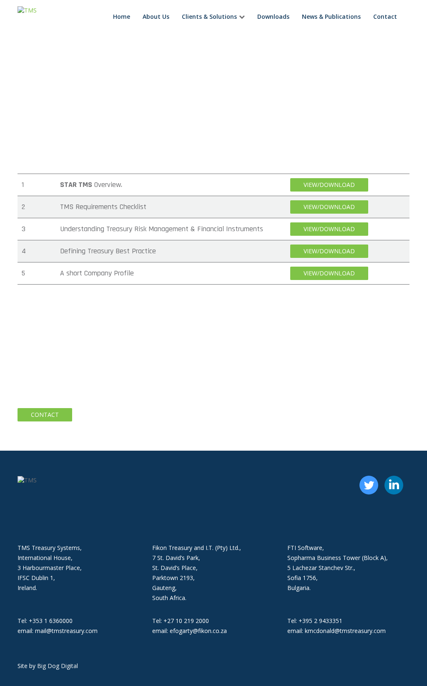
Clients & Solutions (209, 16)
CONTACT (45, 415)
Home (121, 16)
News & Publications (331, 16)
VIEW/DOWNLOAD (329, 185)
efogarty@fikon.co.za (198, 631)
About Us (156, 16)
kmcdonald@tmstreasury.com (345, 631)
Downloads (273, 16)
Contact (385, 16)
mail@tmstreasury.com (66, 631)
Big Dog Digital (57, 666)
